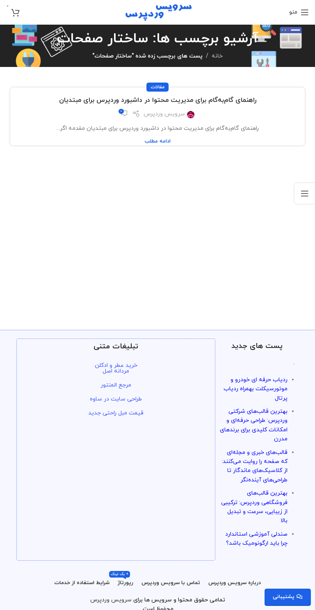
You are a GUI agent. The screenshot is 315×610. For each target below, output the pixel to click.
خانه (217, 56)
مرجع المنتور (115, 385)
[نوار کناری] (304, 193)
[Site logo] (157, 12)
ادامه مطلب (158, 141)
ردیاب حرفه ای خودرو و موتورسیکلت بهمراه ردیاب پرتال (256, 389)
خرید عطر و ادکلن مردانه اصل (116, 368)
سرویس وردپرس (164, 114)
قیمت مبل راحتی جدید (116, 413)
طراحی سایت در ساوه (116, 399)
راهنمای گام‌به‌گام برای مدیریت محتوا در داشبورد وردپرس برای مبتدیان (157, 100)
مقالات (157, 87)
